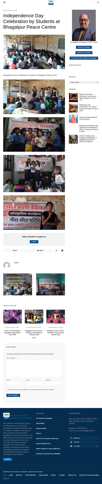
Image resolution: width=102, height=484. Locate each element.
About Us (19, 475)
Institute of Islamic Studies (89, 475)
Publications (43, 475)
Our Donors (40, 423)
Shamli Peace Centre (45, 279)
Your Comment (10, 358)
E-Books (62, 475)
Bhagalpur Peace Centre (10, 10)
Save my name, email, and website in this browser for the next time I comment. (31, 389)
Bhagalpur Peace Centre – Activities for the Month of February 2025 (34, 332)
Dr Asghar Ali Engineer (44, 418)
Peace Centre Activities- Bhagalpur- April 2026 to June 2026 (12, 332)
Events (38, 433)
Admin (16, 263)
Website (48, 380)
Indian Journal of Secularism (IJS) (48, 448)
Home (11, 475)
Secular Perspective (43, 443)
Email (27, 380)
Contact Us (72, 475)
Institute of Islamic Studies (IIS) (47, 438)
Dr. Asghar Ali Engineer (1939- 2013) (84, 42)
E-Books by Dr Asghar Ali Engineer (48, 453)
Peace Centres (41, 428)
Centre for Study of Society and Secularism (22, 472)
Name (7, 380)
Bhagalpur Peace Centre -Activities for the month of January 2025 (55, 332)
